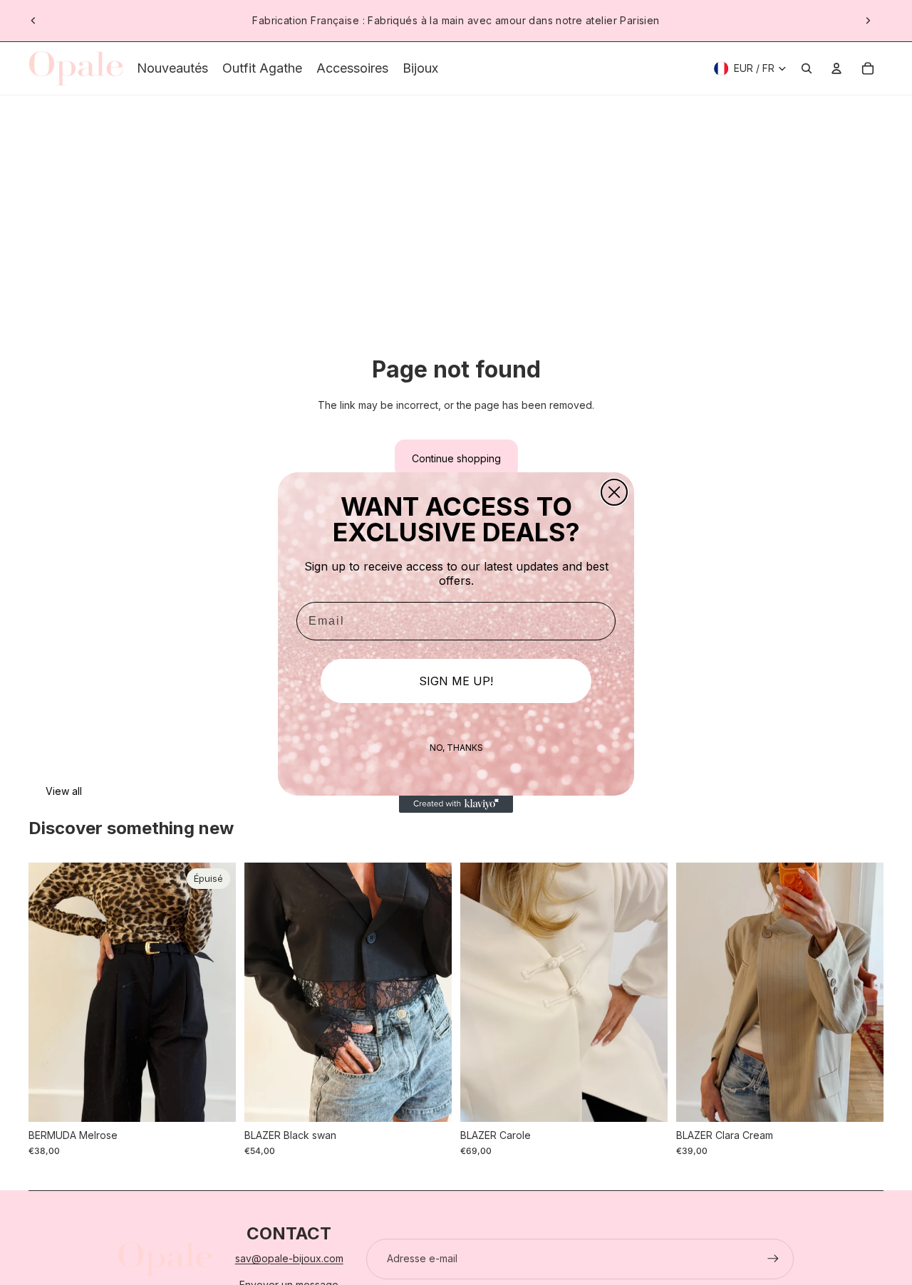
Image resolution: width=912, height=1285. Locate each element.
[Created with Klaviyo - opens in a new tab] (456, 804)
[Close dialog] (614, 492)
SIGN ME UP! (456, 681)
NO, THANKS (456, 747)
